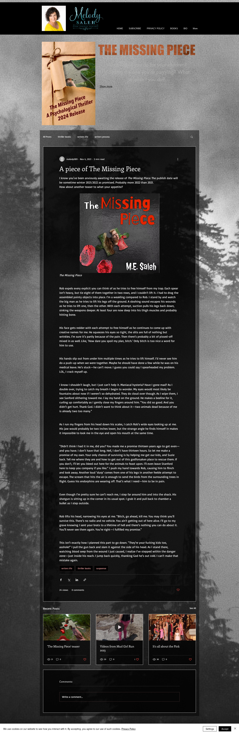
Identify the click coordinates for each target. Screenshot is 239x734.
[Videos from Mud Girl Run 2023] (119, 627)
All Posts (47, 136)
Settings (210, 728)
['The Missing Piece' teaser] (66, 627)
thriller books (64, 136)
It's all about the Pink (166, 646)
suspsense (101, 568)
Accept (224, 728)
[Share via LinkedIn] (76, 579)
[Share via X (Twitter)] (68, 579)
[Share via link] (84, 579)
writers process (102, 136)
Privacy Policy (128, 728)
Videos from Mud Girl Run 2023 (117, 648)
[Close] (235, 728)
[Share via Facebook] (60, 579)
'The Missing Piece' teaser (63, 646)
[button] (191, 136)
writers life (82, 136)
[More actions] (178, 159)
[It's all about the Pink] (172, 627)
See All (193, 608)
